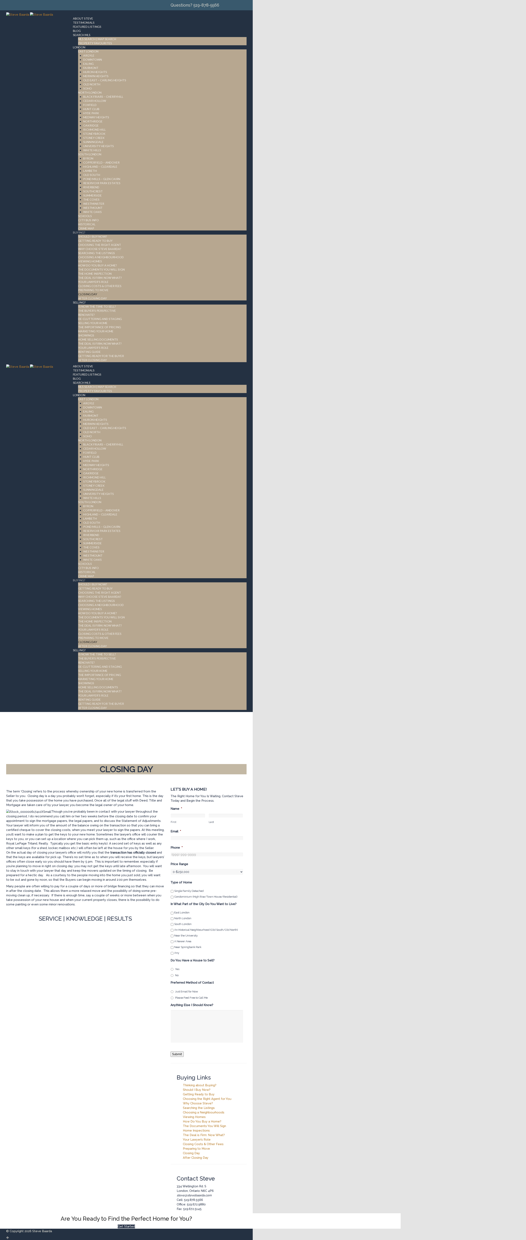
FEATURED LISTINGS (87, 26)
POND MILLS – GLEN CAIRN (101, 179)
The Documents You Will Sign (204, 1126)
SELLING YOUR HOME (92, 323)
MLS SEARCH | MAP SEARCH (97, 39)
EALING (88, 63)
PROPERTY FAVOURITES (95, 43)
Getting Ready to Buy (199, 1094)
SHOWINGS (86, 335)
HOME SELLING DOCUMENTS (98, 339)
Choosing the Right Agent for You (207, 1099)
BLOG (77, 31)
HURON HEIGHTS (95, 72)
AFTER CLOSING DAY (92, 298)
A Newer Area (182, 941)
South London (182, 924)
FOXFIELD (90, 105)
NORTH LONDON (90, 92)
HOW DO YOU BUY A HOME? (97, 265)
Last (211, 822)
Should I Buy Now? (196, 1090)
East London (181, 912)
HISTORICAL (87, 224)
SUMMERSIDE (92, 195)
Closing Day (191, 1153)
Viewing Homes (194, 1117)
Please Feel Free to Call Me (191, 997)
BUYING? (79, 232)
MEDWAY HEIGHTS (96, 117)
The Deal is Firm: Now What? (204, 1135)
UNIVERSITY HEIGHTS (98, 146)
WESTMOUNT (93, 207)
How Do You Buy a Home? (202, 1121)
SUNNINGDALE (93, 142)
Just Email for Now (186, 991)
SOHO (87, 88)
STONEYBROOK (94, 133)
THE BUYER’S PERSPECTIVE (97, 310)
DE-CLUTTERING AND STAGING (100, 319)
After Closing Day (195, 1158)
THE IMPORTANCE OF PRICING (99, 327)
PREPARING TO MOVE (93, 290)
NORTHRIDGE (93, 121)
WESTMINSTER (93, 203)
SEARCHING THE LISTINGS (96, 253)
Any (176, 952)
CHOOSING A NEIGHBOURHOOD (101, 257)
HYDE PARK (91, 113)
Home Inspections (196, 1130)
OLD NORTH (91, 84)
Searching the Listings (199, 1108)
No (177, 975)
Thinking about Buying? (199, 1085)
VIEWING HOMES (90, 261)
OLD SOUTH (91, 175)
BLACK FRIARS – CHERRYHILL (103, 96)
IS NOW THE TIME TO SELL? (97, 306)
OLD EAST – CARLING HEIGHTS (104, 80)
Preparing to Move (196, 1148)
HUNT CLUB (91, 109)
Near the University (186, 935)
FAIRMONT (90, 68)
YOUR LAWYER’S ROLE (93, 282)
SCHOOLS (85, 216)
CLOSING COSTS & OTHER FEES (99, 286)
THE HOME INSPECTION (95, 273)
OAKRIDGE (91, 125)
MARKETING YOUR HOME (95, 331)
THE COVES (91, 199)
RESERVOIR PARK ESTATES (101, 183)
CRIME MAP (86, 228)
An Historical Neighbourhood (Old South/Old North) (206, 929)
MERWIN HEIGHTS (95, 76)
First (173, 822)
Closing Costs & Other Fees (203, 1144)
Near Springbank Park (187, 947)
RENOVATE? (86, 314)
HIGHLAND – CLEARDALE (100, 166)
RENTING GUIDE (89, 352)
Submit (177, 1054)
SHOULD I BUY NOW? (92, 236)
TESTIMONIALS (84, 22)
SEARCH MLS (81, 35)
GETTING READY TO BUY (95, 240)
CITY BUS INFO (88, 220)
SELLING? (79, 302)
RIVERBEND (91, 187)
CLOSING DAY (87, 294)
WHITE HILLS (92, 150)
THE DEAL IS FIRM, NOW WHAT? (100, 343)
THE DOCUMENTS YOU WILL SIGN (101, 269)
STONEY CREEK (94, 138)
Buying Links (194, 1077)
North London (182, 918)
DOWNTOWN (92, 59)
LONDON (79, 47)
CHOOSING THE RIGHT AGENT (99, 245)
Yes (177, 969)
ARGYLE (88, 55)
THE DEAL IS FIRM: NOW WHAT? (100, 277)
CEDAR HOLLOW (94, 100)
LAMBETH (90, 170)
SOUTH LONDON (89, 154)
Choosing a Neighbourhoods (203, 1112)
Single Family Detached (189, 890)
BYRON (88, 158)
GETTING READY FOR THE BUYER (101, 356)
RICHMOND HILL (94, 129)
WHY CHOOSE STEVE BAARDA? (99, 249)
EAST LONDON (88, 51)
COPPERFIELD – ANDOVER (101, 162)
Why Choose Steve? (198, 1103)
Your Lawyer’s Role (197, 1139)
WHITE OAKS (92, 212)
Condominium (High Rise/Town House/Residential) (206, 896)
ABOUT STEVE (83, 18)
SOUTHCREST (93, 191)
